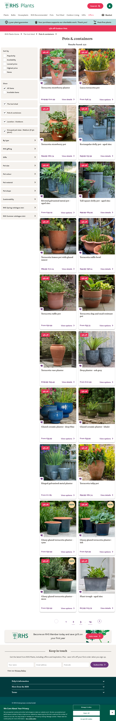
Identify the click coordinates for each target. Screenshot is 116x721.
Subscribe (98, 664)
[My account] (109, 6)
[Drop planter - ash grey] (97, 349)
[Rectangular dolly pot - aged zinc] (97, 123)
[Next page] (99, 622)
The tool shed (29, 34)
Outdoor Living (73, 15)
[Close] (112, 712)
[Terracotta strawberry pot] (58, 123)
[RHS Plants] (19, 6)
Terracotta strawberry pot (53, 144)
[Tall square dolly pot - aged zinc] (97, 180)
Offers (91, 15)
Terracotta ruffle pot (51, 314)
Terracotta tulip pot (89, 484)
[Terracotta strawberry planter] (58, 67)
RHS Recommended (39, 15)
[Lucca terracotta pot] (97, 67)
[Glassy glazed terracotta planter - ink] (97, 519)
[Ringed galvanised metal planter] (58, 462)
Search (93, 6)
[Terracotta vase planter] (58, 349)
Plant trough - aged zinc (91, 597)
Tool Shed (60, 15)
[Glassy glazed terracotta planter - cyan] (58, 519)
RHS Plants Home (12, 34)
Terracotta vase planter (52, 370)
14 (90, 621)
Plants (6, 15)
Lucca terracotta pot (90, 88)
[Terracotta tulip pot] (97, 462)
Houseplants (23, 15)
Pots (51, 15)
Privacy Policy (20, 670)
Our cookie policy (31, 719)
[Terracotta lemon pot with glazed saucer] (58, 236)
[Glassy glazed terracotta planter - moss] (58, 575)
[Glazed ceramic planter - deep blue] (58, 406)
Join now (93, 636)
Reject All (86, 713)
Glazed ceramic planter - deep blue (57, 427)
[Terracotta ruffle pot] (58, 293)
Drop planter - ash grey (91, 370)
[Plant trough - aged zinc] (97, 575)
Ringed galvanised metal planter (56, 484)
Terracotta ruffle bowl (90, 257)
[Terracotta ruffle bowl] (97, 236)
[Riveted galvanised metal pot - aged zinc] (58, 180)
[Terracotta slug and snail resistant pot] (97, 293)
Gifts (84, 15)
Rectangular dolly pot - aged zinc (96, 144)
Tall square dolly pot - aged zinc (95, 201)
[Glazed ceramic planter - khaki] (97, 406)
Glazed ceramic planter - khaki (95, 427)
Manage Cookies (86, 707)
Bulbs (13, 15)
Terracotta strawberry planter (55, 88)
